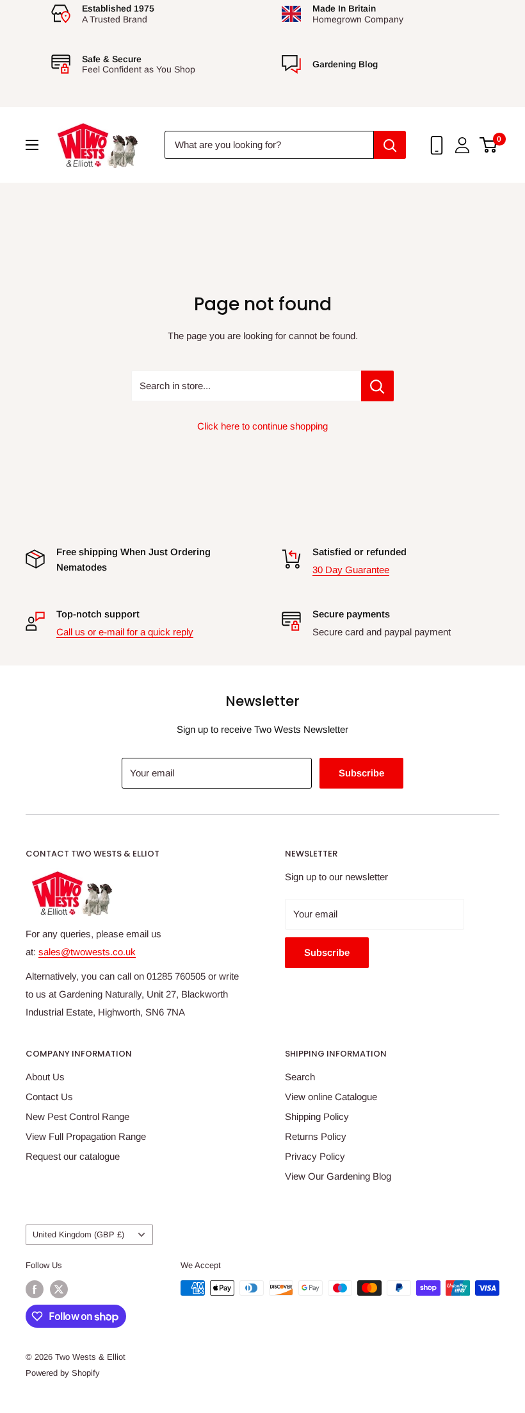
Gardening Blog (345, 64)
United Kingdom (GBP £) (78, 1234)
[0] (489, 145)
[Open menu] (32, 145)
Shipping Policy (317, 1116)
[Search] (390, 145)
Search (300, 1076)
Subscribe (361, 772)
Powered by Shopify (63, 1373)
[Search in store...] (377, 386)
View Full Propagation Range (86, 1136)
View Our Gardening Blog (338, 1176)
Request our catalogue (73, 1156)
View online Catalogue (331, 1096)
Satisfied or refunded (359, 551)
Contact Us (49, 1096)
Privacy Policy (315, 1156)
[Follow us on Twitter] (59, 1289)
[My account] (462, 145)
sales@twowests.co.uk (87, 951)
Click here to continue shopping (262, 426)
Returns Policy (315, 1136)
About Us (45, 1076)
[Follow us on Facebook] (35, 1289)
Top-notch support (98, 613)
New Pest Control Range (77, 1116)
